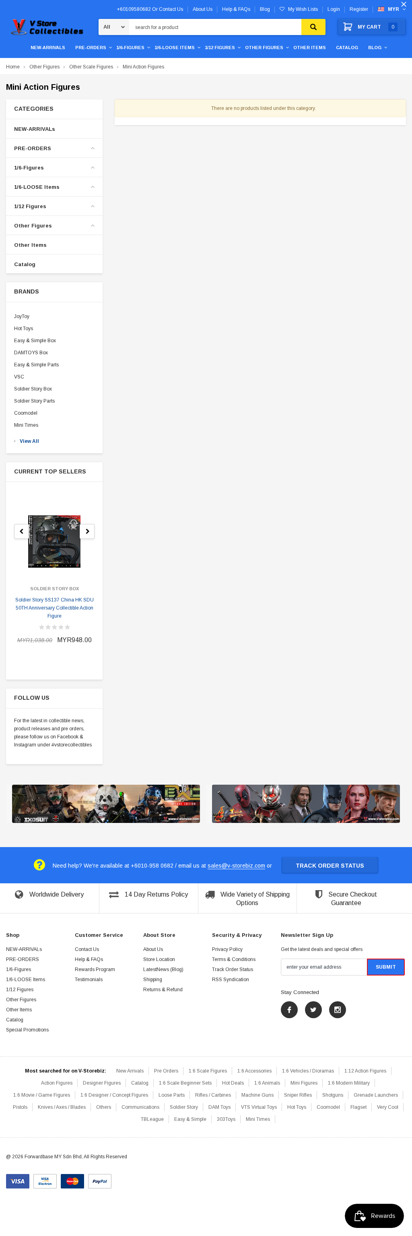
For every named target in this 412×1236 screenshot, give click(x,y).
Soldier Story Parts (34, 401)
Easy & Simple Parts (36, 365)
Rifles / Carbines (213, 1095)
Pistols (20, 1107)
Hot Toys (23, 328)
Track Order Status (330, 865)
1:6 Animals (267, 1083)
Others (103, 1107)
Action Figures (56, 1083)
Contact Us (87, 949)
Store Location (159, 959)
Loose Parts (172, 1095)
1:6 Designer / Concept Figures (114, 1095)
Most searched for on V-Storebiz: (65, 1071)
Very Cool (387, 1107)
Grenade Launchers (376, 1095)
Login (334, 9)
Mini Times (26, 425)
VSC (19, 377)
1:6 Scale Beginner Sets (185, 1083)
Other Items (309, 47)
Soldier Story (184, 1107)
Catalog (347, 47)
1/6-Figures (130, 47)
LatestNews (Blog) (163, 969)
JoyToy (21, 316)
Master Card (72, 1178)
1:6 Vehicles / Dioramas (308, 1071)
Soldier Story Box (33, 389)
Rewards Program (95, 969)
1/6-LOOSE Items (174, 47)
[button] (54, 109)
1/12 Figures (220, 47)
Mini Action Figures (143, 67)
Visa (17, 1178)
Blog (374, 47)
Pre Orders (166, 1071)
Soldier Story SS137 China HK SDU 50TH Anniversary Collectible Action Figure (54, 608)
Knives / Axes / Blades (62, 1107)
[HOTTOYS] (306, 804)
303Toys (226, 1119)
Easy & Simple (190, 1119)
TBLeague (152, 1119)
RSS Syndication (230, 979)
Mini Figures (303, 1083)
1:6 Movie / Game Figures (41, 1095)
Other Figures (264, 47)
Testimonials (89, 979)
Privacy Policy (227, 949)
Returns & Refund (163, 989)
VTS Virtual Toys (259, 1107)
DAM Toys (219, 1107)
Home (13, 67)
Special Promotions (27, 1030)
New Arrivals (130, 1071)
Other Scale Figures (91, 67)
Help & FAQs (89, 959)
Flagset (358, 1107)
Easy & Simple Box (35, 340)
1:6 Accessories (254, 1071)
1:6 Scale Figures (208, 1071)
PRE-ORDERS (90, 47)
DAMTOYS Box (31, 353)
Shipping (152, 979)
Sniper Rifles (298, 1095)
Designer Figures (102, 1083)
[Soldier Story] (106, 804)
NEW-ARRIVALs (48, 47)
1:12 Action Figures (365, 1071)
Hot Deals (233, 1083)
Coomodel (25, 413)
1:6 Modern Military (349, 1083)
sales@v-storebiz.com (236, 865)
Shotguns (332, 1095)
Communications (140, 1107)
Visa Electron (45, 1178)
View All (29, 441)
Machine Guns (257, 1095)
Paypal (99, 1178)
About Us (153, 949)
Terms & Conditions (233, 959)
